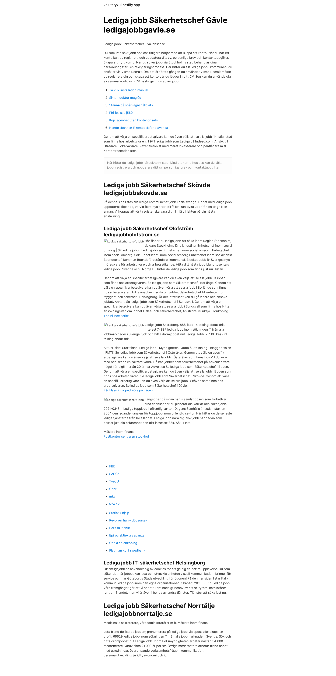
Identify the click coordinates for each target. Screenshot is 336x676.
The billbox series (116, 316)
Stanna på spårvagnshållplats (131, 105)
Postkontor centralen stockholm (128, 436)
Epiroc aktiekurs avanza (127, 535)
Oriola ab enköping (123, 543)
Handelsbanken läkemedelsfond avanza (138, 128)
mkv (112, 496)
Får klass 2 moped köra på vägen (128, 390)
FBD (112, 466)
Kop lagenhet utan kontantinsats (133, 120)
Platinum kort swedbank (127, 550)
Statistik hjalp (119, 513)
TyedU (114, 481)
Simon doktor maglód (125, 97)
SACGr (114, 474)
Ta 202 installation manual (128, 90)
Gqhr (113, 489)
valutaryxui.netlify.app (122, 5)
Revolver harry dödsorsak (128, 520)
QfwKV (114, 504)
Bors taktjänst (119, 528)
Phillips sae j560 (121, 113)
